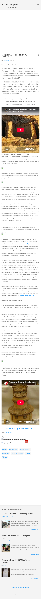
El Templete (12, 4)
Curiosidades (13, 449)
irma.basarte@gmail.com (27, 295)
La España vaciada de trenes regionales (17, 514)
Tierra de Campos (17, 453)
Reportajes (5, 453)
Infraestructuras (25, 449)
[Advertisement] (20, 32)
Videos (4, 457)
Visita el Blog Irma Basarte (19, 428)
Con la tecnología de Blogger (21, 587)
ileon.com (9, 432)
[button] (38, 55)
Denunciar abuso (20, 595)
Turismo (28, 453)
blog (28, 244)
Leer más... (35, 530)
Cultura (4, 449)
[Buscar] (38, 5)
